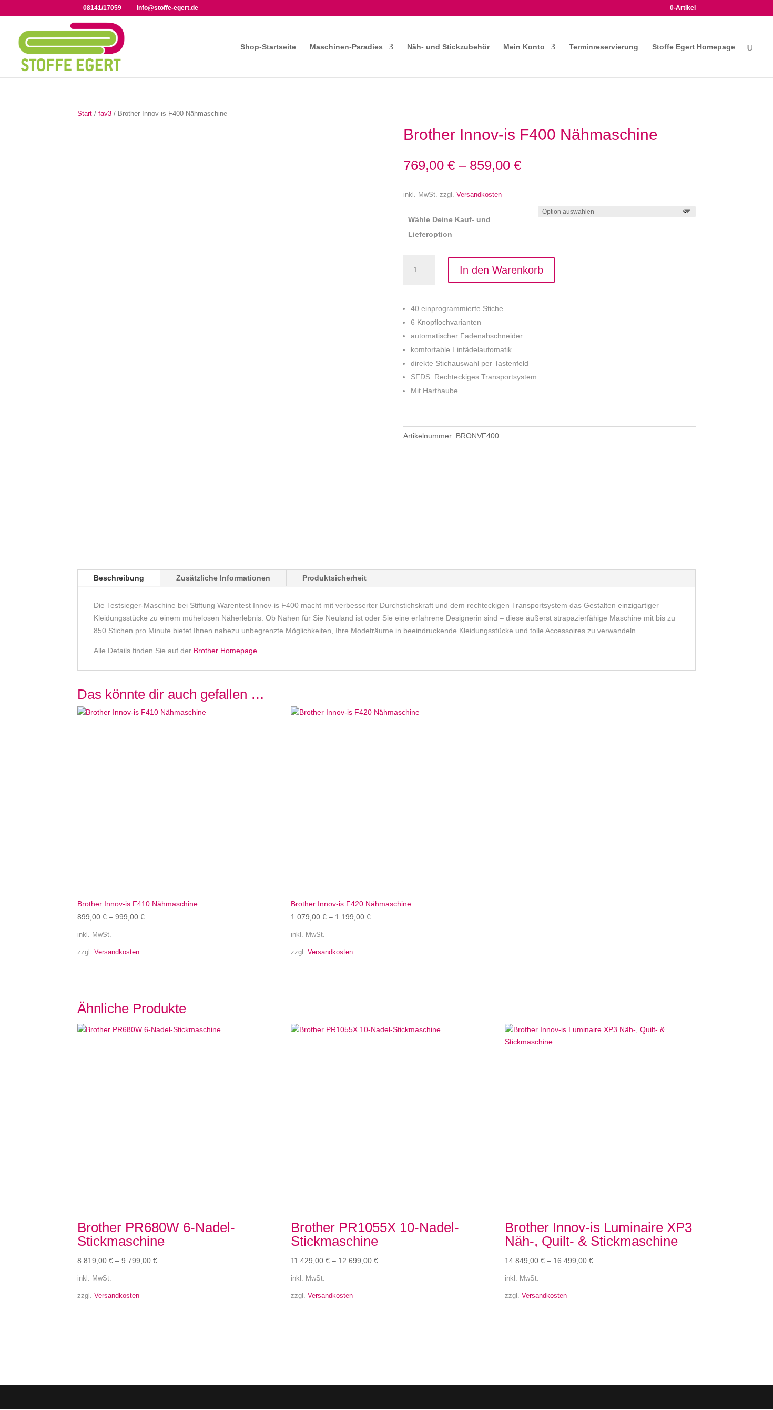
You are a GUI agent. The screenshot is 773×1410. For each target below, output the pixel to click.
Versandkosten (479, 194)
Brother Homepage (225, 650)
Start (84, 113)
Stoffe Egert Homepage (693, 47)
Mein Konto (524, 47)
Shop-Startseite (268, 47)
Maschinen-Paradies (346, 47)
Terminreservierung (603, 47)
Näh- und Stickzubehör (448, 47)
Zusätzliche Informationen (223, 578)
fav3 (104, 113)
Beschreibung (119, 578)
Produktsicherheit (334, 578)
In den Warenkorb (501, 270)
